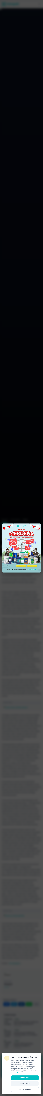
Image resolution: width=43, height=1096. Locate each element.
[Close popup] (37, 527)
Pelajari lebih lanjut (17, 1073)
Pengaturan (26, 1089)
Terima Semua (24, 1078)
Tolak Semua (25, 1083)
